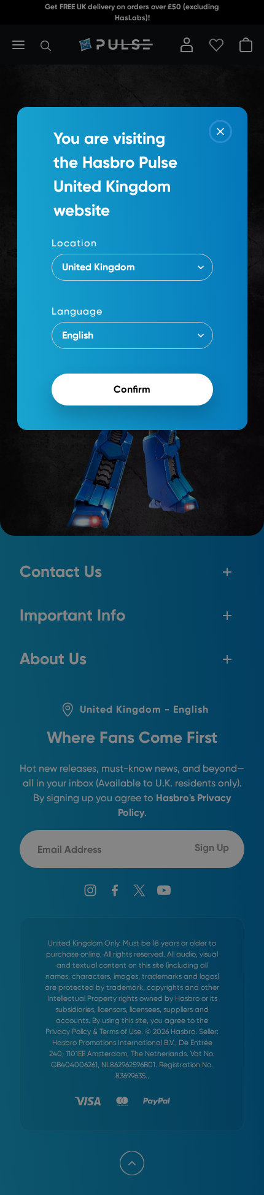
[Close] (220, 131)
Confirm (132, 389)
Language (77, 311)
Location (74, 243)
